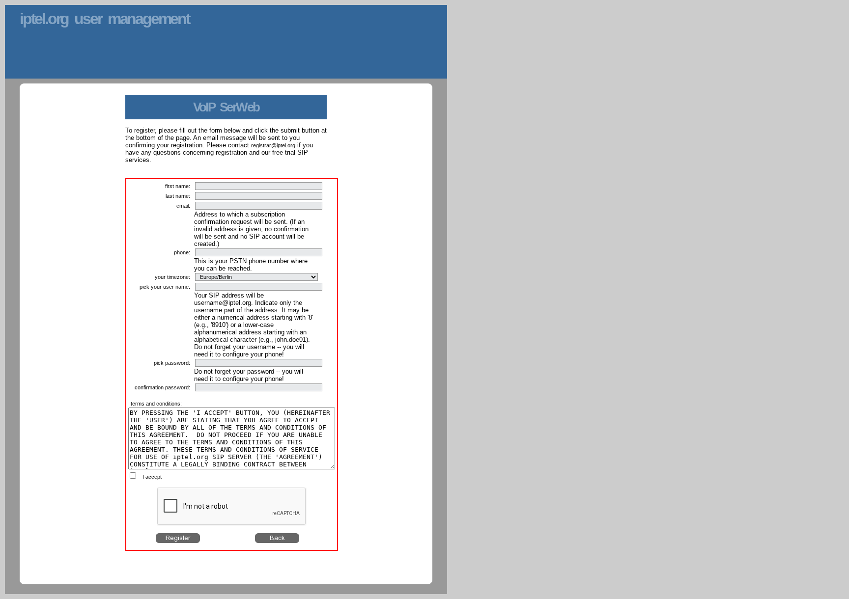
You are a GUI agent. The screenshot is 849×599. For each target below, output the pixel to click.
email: (183, 206)
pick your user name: (165, 287)
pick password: (172, 363)
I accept (152, 477)
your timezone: (172, 277)
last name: (178, 196)
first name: (177, 186)
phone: (182, 252)
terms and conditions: (156, 404)
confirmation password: (162, 387)
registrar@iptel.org (273, 145)
